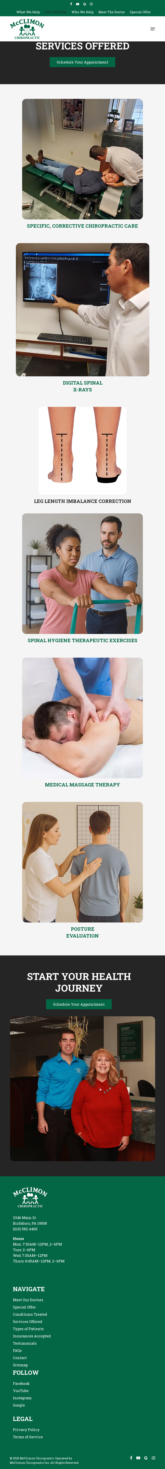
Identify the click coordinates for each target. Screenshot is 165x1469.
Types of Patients (28, 1328)
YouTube (21, 1390)
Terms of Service (28, 1436)
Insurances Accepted (32, 1336)
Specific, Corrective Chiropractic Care (82, 226)
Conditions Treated (30, 1314)
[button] (153, 29)
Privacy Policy (26, 1429)
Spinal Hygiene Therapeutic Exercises (82, 640)
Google (19, 1405)
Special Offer (24, 1307)
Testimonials (25, 1343)
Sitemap (20, 1365)
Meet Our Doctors (28, 1299)
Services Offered (27, 1321)
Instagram (22, 1397)
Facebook (21, 1383)
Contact (20, 1357)
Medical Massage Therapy (82, 784)
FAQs (17, 1350)
